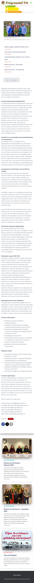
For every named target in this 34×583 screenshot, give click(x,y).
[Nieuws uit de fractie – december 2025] (17, 494)
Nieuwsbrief (11, 460)
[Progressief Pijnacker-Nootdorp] (15, 3)
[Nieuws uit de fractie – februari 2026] (17, 447)
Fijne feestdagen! (10, 555)
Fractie (10, 418)
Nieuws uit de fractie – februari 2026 (13, 64)
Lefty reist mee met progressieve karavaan (15, 52)
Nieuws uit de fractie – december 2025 (14, 69)
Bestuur (6, 552)
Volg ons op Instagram (11, 80)
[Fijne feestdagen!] (17, 540)
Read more (7, 479)
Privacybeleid (17, 575)
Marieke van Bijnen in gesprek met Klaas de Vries (17, 47)
